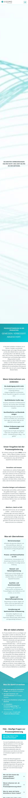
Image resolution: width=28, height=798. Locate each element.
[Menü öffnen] (25, 2)
